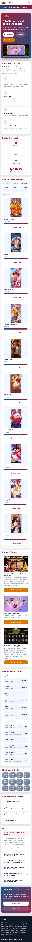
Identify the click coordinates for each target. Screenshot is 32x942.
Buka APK (17, 903)
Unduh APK (9, 34)
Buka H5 (16, 909)
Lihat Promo (9, 40)
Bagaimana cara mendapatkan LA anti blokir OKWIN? (14, 874)
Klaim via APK (17, 590)
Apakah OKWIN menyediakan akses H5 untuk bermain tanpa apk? (14, 861)
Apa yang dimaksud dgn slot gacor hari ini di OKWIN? (14, 867)
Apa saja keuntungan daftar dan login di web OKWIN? (13, 880)
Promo (20, 939)
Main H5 (21, 34)
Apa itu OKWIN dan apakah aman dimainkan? (14, 833)
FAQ (15, 939)
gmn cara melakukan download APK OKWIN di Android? (15, 855)
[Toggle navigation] (29, 2)
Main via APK (17, 227)
